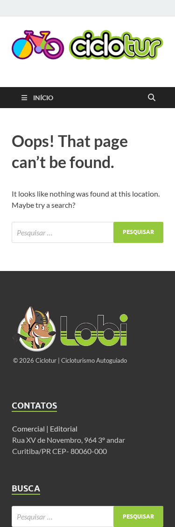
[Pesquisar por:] (87, 232)
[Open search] (152, 98)
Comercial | (30, 428)
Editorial (64, 428)
